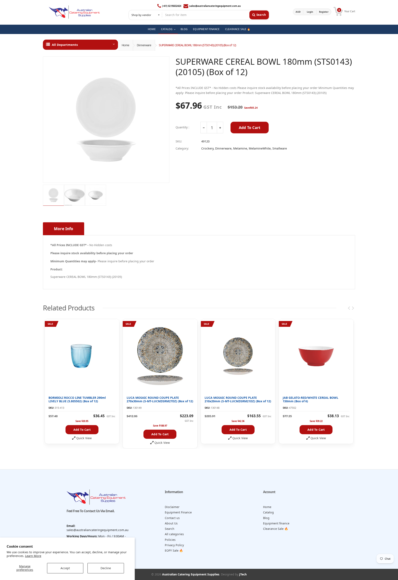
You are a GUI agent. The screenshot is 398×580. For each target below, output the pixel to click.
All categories (174, 534)
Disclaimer (172, 507)
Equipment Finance (178, 512)
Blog (266, 518)
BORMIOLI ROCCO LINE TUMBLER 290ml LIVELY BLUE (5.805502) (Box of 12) (77, 399)
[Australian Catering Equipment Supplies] (74, 12)
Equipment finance (276, 523)
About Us (171, 523)
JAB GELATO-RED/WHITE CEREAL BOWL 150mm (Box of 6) (310, 399)
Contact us (172, 518)
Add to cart (82, 430)
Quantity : (182, 127)
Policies (170, 540)
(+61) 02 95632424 (171, 5)
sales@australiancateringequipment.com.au (215, 5)
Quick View (84, 438)
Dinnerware (144, 45)
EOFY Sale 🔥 (174, 550)
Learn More (33, 556)
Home (125, 45)
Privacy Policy (174, 545)
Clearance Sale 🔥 (275, 529)
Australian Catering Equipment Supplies (190, 574)
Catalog (268, 512)
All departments (65, 45)
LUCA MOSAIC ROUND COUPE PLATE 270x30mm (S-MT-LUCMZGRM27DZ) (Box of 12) (160, 399)
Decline (106, 568)
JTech (243, 574)
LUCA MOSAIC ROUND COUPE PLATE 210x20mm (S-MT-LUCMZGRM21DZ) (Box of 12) (238, 399)
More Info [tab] (63, 228)
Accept (65, 568)
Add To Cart (249, 127)
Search (169, 529)
